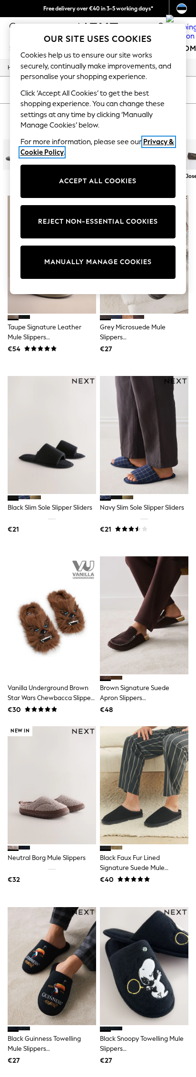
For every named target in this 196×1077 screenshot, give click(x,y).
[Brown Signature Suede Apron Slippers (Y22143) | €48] (144, 615)
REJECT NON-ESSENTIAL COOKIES (98, 221)
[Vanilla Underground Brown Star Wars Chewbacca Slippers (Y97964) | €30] (52, 615)
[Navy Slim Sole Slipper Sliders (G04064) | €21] (144, 435)
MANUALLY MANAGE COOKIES (98, 262)
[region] (98, 159)
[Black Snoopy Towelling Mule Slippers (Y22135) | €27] (144, 966)
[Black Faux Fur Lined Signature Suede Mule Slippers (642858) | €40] (144, 785)
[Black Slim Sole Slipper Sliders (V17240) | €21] (52, 435)
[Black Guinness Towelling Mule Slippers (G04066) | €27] (52, 966)
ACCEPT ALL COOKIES (98, 181)
